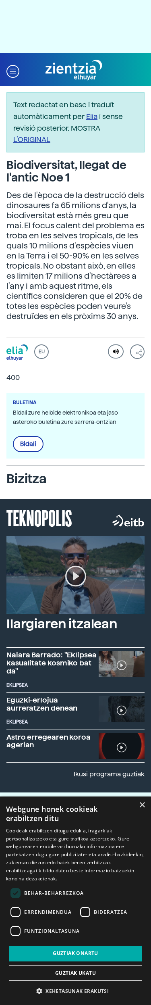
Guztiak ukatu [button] (75, 973)
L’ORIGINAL (31, 139)
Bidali (28, 444)
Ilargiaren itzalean (61, 624)
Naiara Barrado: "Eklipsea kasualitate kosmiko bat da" (51, 663)
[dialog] (75, 900)
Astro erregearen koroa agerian (48, 741)
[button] (12, 70)
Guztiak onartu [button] (75, 953)
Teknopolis (39, 517)
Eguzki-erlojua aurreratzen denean (41, 704)
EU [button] (42, 351)
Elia (91, 116)
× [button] (142, 805)
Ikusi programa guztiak (109, 774)
